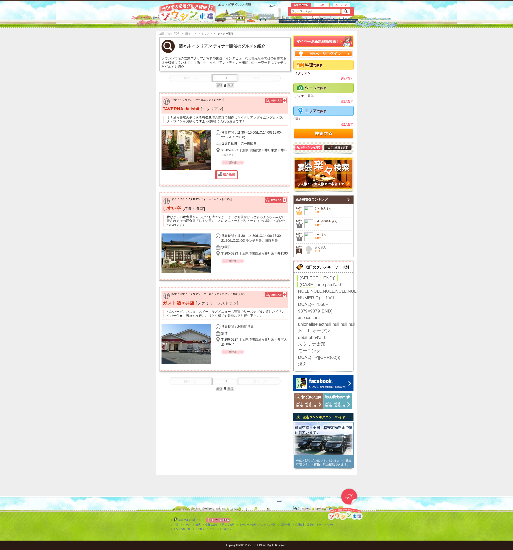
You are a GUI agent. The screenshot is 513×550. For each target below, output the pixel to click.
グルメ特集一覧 (181, 529)
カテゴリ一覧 (268, 524)
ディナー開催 (304, 96)
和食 (174, 199)
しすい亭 (172, 208)
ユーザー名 (341, 5)
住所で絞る (211, 524)
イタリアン (186, 99)
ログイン (323, 53)
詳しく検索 (228, 524)
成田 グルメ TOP (187, 520)
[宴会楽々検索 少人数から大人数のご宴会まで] (323, 174)
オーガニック (203, 99)
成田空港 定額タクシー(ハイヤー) (314, 524)
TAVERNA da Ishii (181, 108)
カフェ (226, 293)
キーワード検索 (247, 524)
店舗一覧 (285, 524)
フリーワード (301, 5)
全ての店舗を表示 (337, 147)
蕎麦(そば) (238, 293)
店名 (321, 5)
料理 (175, 524)
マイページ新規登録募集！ (323, 41)
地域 (197, 524)
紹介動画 (226, 174)
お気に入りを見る (308, 147)
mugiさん (321, 234)
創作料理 (219, 99)
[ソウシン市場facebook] (323, 383)
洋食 (174, 99)
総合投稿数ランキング (312, 199)
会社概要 (200, 529)
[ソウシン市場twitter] (337, 401)
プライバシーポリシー (222, 529)
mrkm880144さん (326, 221)
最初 (219, 85)
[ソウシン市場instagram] (308, 401)
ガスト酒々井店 (178, 302)
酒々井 (299, 119)
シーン (186, 524)
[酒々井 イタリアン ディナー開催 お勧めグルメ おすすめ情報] (187, 13)
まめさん (320, 247)
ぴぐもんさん (323, 208)
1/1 (225, 78)
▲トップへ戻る (349, 496)
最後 (230, 85)
